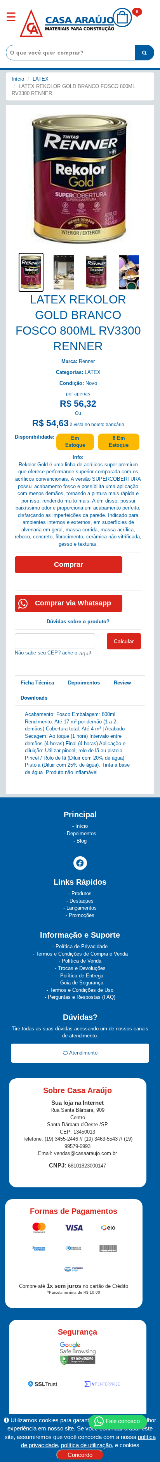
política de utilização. (87, 1445)
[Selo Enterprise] (102, 1385)
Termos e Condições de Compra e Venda (82, 954)
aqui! (85, 653)
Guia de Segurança (81, 983)
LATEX (41, 79)
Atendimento (82, 1053)
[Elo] (108, 1229)
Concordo (80, 1454)
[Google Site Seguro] (77, 1355)
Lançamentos (81, 908)
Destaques (82, 901)
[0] (122, 25)
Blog (82, 841)
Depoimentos (84, 683)
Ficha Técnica (37, 683)
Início (18, 79)
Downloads (34, 698)
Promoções (81, 915)
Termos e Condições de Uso (81, 990)
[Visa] (74, 1229)
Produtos (81, 893)
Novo (91, 383)
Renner (87, 361)
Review (122, 683)
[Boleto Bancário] (108, 1250)
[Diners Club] (74, 1250)
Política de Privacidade (82, 946)
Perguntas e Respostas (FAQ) (81, 997)
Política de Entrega (81, 976)
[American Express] (39, 1250)
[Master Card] (40, 1229)
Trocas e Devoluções (82, 968)
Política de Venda (81, 961)
